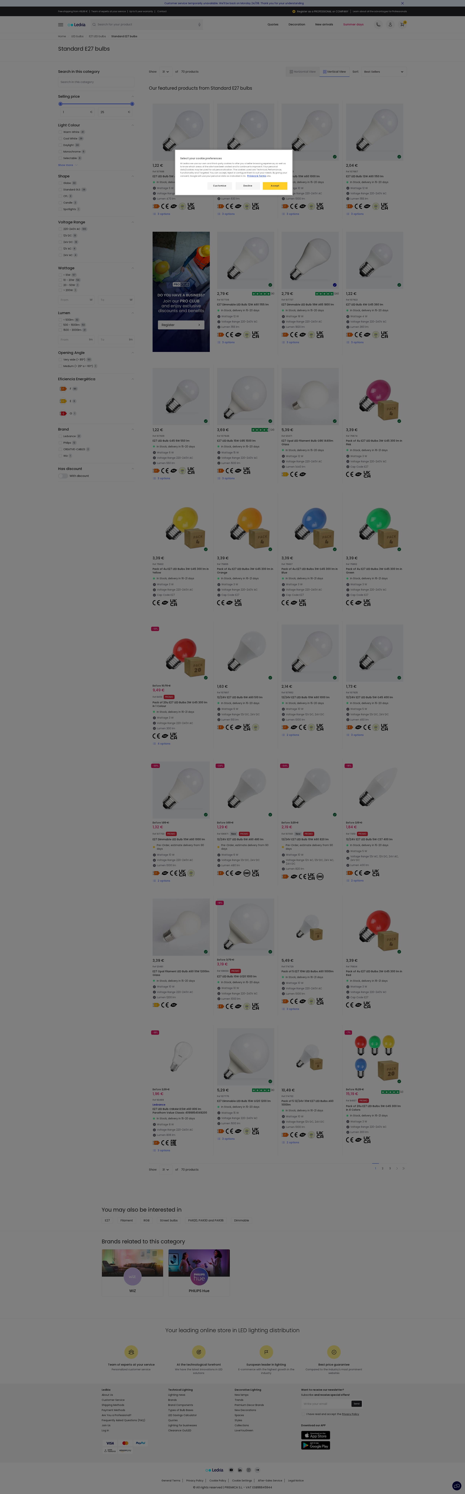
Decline (247, 185)
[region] (234, 172)
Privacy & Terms (256, 176)
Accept (275, 185)
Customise (219, 185)
